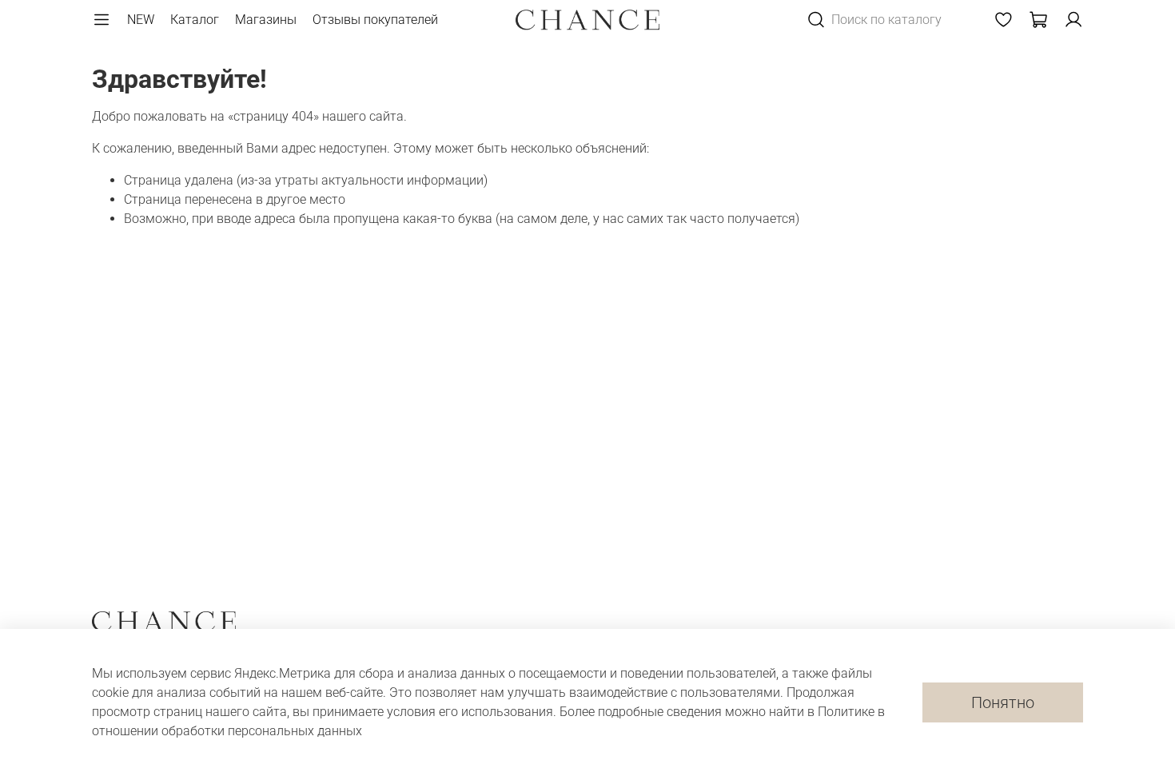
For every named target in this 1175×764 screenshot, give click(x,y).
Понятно (1002, 702)
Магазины (266, 19)
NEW (140, 19)
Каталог (194, 19)
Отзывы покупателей (375, 19)
